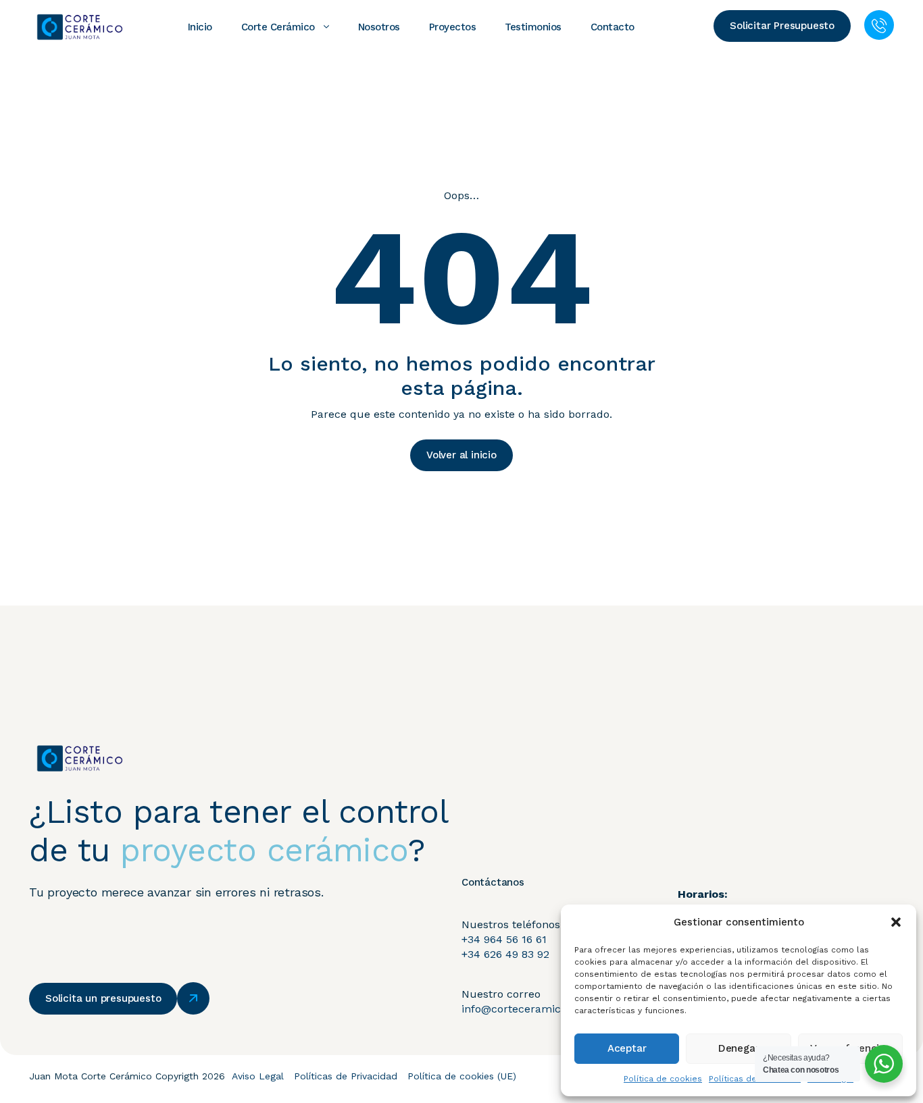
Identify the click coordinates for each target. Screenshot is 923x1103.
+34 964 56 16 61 (504, 939)
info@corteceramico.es (521, 1008)
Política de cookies (663, 1078)
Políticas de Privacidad (345, 1076)
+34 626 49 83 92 (505, 954)
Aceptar (627, 1048)
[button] (896, 922)
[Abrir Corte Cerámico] (326, 27)
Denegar (738, 1048)
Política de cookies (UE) (461, 1076)
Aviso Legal (258, 1076)
